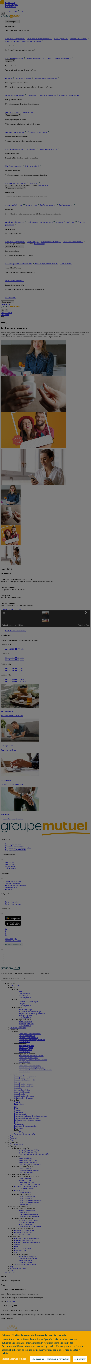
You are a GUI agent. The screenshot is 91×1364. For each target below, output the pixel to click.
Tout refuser (80, 1359)
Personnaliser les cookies (14, 1358)
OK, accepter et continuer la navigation (50, 1359)
